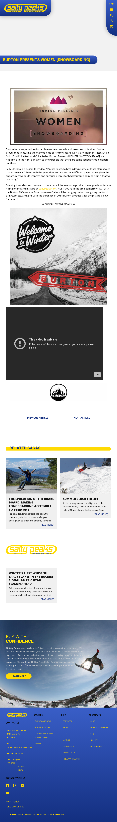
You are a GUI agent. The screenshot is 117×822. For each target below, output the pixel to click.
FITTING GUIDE (96, 746)
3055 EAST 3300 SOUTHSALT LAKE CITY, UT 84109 (16, 734)
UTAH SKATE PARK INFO (99, 727)
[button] (111, 9)
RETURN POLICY (69, 746)
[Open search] (111, 15)
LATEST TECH (68, 734)
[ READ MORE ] (47, 524)
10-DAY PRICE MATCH (71, 759)
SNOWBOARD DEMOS (43, 721)
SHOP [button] (111, 3)
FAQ (92, 734)
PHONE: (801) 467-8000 (16, 753)
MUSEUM (66, 740)
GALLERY (93, 740)
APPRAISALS (39, 743)
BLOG (92, 721)
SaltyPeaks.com (47, 188)
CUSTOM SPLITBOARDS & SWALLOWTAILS (44, 735)
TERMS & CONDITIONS (15, 807)
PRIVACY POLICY (12, 802)
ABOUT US (67, 727)
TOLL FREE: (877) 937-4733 (13, 761)
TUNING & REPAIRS (42, 727)
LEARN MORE (19, 676)
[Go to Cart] (111, 26)
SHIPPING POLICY (69, 753)
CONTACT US (68, 721)
